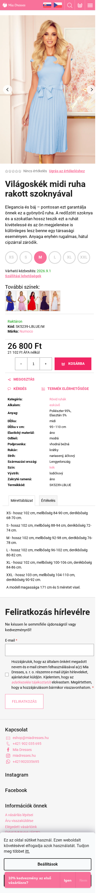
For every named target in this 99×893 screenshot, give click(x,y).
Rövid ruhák (58, 399)
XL (69, 257)
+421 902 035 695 (27, 744)
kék (52, 467)
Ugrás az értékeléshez (67, 171)
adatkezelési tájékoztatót (31, 682)
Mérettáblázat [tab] (22, 501)
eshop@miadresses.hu (31, 738)
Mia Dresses (22, 750)
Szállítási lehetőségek (23, 276)
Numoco (26, 331)
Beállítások (48, 864)
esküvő (55, 405)
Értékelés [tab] (48, 501)
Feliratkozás (24, 701)
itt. (27, 851)
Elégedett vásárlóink (21, 827)
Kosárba (76, 364)
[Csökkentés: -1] (21, 364)
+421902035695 (26, 762)
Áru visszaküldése (19, 821)
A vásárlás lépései (19, 815)
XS (11, 257)
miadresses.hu (24, 755)
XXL (84, 257)
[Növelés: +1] (46, 364)
